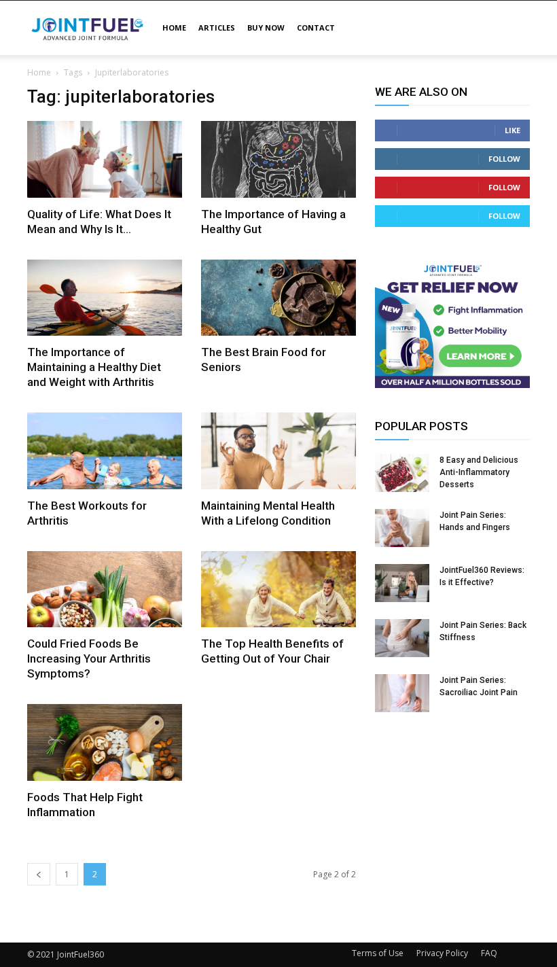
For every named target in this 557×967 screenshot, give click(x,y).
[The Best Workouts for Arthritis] (104, 450)
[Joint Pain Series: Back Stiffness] (402, 638)
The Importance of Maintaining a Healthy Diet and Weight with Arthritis (94, 367)
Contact (316, 27)
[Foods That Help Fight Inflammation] (104, 742)
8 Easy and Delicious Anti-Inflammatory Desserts (478, 472)
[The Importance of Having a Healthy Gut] (278, 159)
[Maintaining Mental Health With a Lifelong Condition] (278, 450)
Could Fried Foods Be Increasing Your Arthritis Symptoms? (89, 658)
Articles (216, 27)
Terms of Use (377, 953)
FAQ (489, 953)
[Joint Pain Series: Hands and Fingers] (402, 528)
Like (512, 130)
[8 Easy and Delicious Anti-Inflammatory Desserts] (402, 473)
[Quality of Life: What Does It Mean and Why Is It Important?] (104, 159)
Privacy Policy (442, 953)
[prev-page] (38, 874)
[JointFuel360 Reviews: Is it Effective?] (402, 583)
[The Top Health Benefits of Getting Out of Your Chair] (278, 589)
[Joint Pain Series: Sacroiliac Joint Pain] (402, 693)
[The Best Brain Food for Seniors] (278, 298)
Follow (504, 159)
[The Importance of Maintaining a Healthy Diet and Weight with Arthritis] (104, 298)
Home (174, 27)
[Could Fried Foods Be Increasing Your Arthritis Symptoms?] (104, 589)
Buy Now (266, 27)
